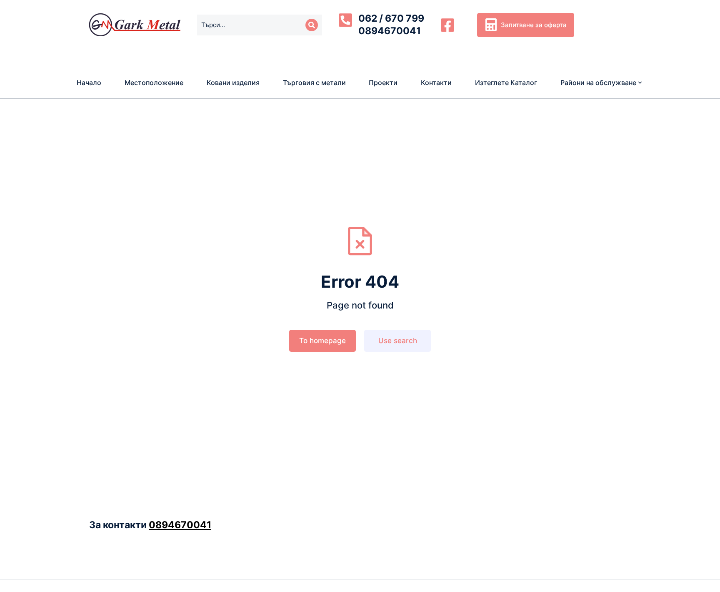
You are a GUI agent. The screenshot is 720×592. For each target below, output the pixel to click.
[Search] (311, 25)
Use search (397, 340)
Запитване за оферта (534, 25)
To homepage (322, 340)
